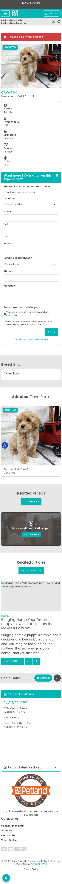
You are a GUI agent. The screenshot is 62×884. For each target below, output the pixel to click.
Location (9, 198)
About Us (6, 830)
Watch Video (31, 534)
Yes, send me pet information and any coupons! (27, 313)
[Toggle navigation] (5, 13)
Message (10, 285)
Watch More (31, 501)
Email (8, 243)
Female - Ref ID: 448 (16, 469)
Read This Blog (13, 661)
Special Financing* (12, 826)
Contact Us (8, 835)
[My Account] (53, 21)
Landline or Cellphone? (18, 258)
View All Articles (31, 570)
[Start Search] (59, 21)
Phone (8, 271)
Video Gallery (9, 840)
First (6, 224)
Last (6, 236)
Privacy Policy (31, 869)
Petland (7, 615)
